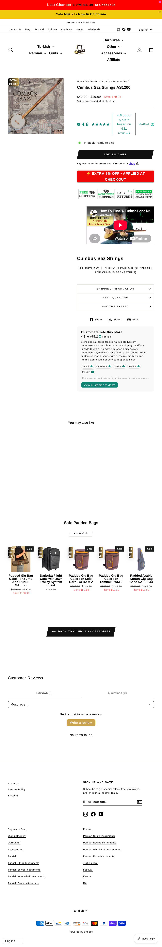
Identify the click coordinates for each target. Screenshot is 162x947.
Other (112, 47)
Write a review (81, 722)
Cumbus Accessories (114, 81)
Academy (66, 29)
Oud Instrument (17, 836)
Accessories (112, 53)
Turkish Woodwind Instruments (26, 876)
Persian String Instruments (99, 836)
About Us (13, 783)
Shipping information (115, 288)
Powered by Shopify (81, 931)
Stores (80, 29)
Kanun (87, 876)
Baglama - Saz (16, 829)
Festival (39, 29)
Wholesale (94, 29)
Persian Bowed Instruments (99, 842)
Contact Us (14, 29)
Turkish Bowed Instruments (24, 869)
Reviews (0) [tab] (44, 692)
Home (80, 81)
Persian (36, 53)
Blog (28, 29)
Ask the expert (115, 306)
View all (81, 533)
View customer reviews (99, 385)
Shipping (82, 101)
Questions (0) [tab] (117, 692)
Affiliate (52, 29)
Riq (85, 883)
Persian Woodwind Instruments (102, 849)
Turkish (44, 47)
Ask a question (116, 297)
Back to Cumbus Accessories (84, 631)
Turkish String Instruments (23, 863)
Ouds (54, 53)
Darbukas (112, 40)
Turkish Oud (90, 863)
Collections (93, 81)
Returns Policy (16, 789)
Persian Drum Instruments (98, 856)
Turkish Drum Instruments (23, 883)
